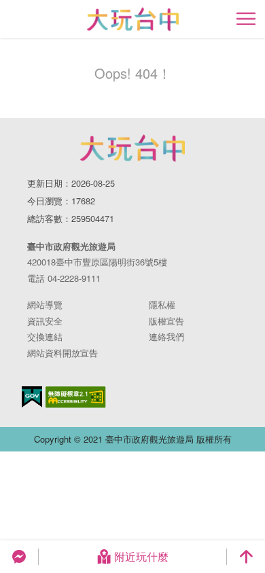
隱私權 (162, 304)
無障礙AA (76, 397)
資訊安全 (45, 320)
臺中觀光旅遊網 (133, 19)
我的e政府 (32, 396)
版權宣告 (166, 320)
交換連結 (45, 336)
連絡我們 (166, 336)
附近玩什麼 (141, 556)
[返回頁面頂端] (246, 556)
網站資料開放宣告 (62, 352)
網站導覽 (45, 304)
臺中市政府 (132, 148)
